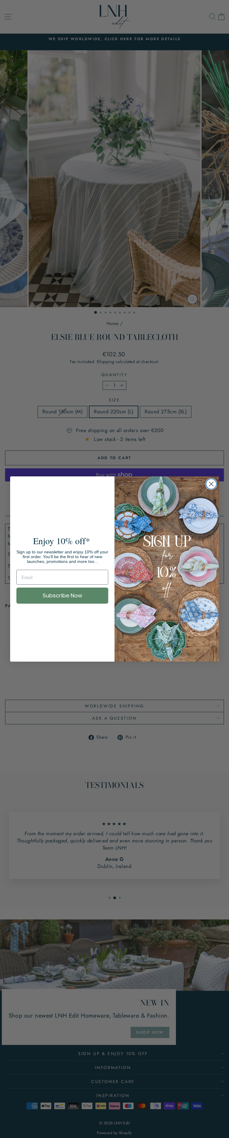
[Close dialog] (211, 484)
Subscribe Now (62, 595)
